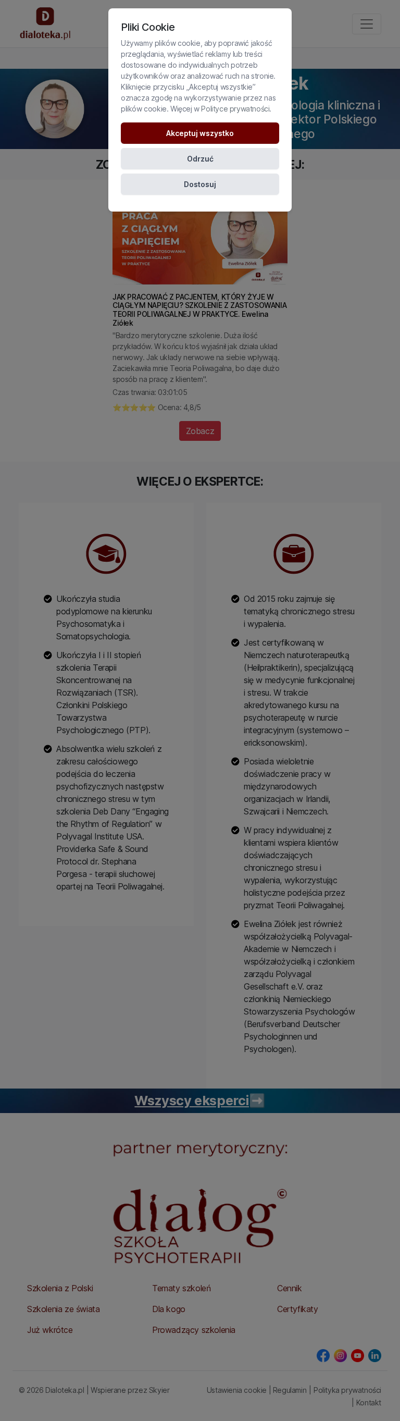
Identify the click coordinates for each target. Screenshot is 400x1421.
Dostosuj (200, 184)
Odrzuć (200, 158)
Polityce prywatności (235, 108)
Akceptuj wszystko (200, 133)
